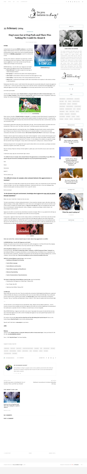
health (77, 111)
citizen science (78, 106)
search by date (27, 279)
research (68, 116)
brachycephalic (70, 106)
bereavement (62, 106)
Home (5, 1)
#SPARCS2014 (8, 242)
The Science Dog (7, 353)
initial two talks (30, 296)
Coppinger (37, 348)
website (32, 235)
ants (17, 203)
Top (81, 464)
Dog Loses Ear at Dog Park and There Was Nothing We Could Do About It (12, 406)
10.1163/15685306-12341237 (14, 334)
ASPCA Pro (13, 348)
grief (67, 111)
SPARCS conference (21, 49)
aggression (30, 31)
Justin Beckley (35, 113)
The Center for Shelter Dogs (19, 250)
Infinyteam (76, 464)
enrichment (62, 111)
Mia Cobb (61, 101)
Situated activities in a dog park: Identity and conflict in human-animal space (36, 93)
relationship (62, 116)
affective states (76, 101)
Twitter (26, 250)
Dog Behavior (46, 348)
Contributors (24, 1)
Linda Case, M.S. (29, 95)
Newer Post (52, 453)
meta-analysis (19, 322)
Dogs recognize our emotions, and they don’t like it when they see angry (71, 142)
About (9, 1)
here (13, 68)
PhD (66, 101)
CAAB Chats (19, 348)
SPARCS (69, 101)
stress (78, 116)
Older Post (8, 453)
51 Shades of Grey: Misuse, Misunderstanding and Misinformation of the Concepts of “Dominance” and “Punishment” (71, 161)
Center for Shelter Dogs (28, 348)
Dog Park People (14, 319)
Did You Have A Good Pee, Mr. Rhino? (34, 132)
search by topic (20, 258)
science (73, 116)
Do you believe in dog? (17, 464)
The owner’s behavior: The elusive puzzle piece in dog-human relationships (71, 182)
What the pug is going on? (71, 212)
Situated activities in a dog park (22, 116)
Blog (10, 95)
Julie (18, 1)
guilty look (72, 111)
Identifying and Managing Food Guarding (15, 260)
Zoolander (15, 353)
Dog (41, 348)
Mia (14, 1)
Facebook (14, 95)
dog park (53, 348)
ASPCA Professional (39, 250)
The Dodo (32, 129)
